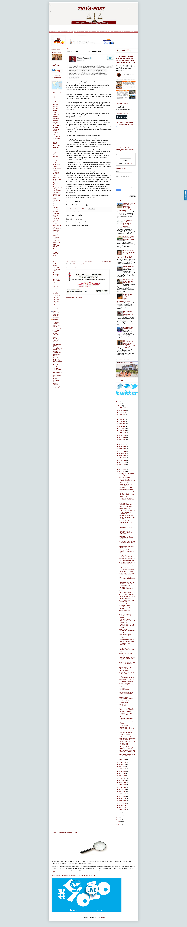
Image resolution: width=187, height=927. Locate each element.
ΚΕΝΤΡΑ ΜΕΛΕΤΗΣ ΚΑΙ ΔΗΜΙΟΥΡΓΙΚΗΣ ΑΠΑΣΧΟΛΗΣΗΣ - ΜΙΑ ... (126, 486)
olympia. (55, 311)
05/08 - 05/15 (122, 769)
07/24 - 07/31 (122, 458)
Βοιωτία (90, 31)
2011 (119, 821)
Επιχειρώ (55, 185)
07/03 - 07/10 (122, 464)
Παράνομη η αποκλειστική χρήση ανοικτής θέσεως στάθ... (125, 527)
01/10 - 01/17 (122, 807)
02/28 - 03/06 (122, 791)
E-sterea (55, 368)
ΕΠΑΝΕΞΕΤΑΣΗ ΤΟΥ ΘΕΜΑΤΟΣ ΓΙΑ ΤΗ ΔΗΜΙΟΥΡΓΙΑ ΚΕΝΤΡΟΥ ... (126, 587)
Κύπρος (55, 155)
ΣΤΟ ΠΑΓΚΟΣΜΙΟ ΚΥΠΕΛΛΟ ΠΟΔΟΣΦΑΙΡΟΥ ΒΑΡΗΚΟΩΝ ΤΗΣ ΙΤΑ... (127, 626)
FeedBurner (129, 163)
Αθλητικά (55, 127)
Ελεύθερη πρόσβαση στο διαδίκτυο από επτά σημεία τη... (126, 500)
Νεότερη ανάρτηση (71, 261)
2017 (119, 403)
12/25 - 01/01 (122, 408)
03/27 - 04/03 (122, 782)
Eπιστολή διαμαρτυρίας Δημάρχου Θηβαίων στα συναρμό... (125, 636)
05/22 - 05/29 (122, 764)
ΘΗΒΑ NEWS (56, 299)
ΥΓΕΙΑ (54, 134)
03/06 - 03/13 (122, 789)
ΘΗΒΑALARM (56, 304)
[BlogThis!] (89, 209)
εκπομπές (55, 209)
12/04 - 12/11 (122, 414)
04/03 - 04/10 (122, 780)
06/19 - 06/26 (122, 469)
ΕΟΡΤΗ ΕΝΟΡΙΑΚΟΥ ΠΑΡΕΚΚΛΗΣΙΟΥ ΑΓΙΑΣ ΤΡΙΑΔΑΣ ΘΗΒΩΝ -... (126, 532)
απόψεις (72, 211)
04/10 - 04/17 (122, 778)
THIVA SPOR (56, 267)
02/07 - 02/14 (122, 798)
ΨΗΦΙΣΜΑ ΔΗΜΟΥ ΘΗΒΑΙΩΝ (126, 594)
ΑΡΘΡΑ (76, 211)
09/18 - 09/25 (122, 439)
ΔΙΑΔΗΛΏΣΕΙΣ (57, 168)
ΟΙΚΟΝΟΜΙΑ (56, 136)
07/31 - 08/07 (122, 455)
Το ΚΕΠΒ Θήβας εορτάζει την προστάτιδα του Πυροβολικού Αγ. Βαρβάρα (127, 223)
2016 (119, 406)
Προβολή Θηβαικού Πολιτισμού (56, 222)
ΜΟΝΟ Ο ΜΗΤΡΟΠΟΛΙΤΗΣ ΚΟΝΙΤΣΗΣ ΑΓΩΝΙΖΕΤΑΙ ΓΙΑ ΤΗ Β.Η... (127, 631)
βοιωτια (55, 103)
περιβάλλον (56, 153)
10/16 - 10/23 (122, 430)
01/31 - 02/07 (122, 800)
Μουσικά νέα (56, 218)
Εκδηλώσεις (56, 114)
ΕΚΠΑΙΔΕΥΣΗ (57, 125)
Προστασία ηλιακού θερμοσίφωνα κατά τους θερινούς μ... (125, 522)
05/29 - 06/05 (122, 762)
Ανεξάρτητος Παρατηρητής (57, 381)
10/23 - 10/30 (122, 428)
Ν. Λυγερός (56, 118)
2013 (119, 817)
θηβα (54, 97)
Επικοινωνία (78, 31)
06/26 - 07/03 (122, 467)
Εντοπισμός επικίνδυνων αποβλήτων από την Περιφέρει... (125, 607)
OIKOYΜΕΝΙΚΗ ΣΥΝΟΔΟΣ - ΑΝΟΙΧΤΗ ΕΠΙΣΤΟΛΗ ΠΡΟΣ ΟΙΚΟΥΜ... (127, 517)
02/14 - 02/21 (122, 796)
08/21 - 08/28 (122, 448)
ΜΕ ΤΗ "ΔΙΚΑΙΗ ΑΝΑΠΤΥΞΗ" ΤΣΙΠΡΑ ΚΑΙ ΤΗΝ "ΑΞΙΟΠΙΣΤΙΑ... (126, 602)
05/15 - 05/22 (122, 766)
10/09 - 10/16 (122, 433)
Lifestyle (55, 161)
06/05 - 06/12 (122, 759)
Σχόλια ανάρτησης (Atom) (79, 263)
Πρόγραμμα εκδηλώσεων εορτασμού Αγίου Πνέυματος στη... (127, 551)
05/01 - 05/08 (122, 771)
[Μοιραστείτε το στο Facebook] (92, 209)
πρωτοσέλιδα (56, 177)
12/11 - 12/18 (122, 412)
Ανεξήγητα (55, 203)
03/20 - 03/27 (122, 785)
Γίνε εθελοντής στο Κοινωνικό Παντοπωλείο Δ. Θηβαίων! (119, 31)
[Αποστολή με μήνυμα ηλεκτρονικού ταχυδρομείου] (88, 209)
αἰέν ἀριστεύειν (57, 344)
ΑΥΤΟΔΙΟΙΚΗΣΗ (57, 151)
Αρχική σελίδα (54, 31)
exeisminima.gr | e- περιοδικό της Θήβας (57, 276)
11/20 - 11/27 (122, 419)
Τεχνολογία (56, 183)
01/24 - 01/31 (122, 803)
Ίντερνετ (55, 166)
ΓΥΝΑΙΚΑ (55, 157)
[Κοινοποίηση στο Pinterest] (94, 209)
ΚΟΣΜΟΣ (55, 116)
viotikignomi (56, 292)
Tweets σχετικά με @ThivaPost (74, 297)
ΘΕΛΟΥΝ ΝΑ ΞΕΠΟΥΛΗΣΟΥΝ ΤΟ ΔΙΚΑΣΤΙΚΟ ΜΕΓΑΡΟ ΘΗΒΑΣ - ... (127, 756)
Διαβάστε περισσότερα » (58, 871)
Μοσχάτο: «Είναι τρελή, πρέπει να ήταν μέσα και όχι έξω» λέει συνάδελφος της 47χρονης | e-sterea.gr (57, 374)
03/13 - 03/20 (122, 787)
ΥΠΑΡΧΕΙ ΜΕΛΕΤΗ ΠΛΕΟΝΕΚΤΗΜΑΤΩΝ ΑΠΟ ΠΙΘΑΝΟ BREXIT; (126, 495)
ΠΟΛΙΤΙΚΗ (56, 105)
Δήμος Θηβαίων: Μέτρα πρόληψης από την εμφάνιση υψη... (127, 578)
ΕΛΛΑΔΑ (55, 108)
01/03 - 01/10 (122, 810)
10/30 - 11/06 (122, 426)
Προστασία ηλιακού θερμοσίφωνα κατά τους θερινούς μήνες (128, 281)
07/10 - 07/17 (122, 462)
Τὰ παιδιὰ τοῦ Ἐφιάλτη (124, 477)
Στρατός (55, 170)
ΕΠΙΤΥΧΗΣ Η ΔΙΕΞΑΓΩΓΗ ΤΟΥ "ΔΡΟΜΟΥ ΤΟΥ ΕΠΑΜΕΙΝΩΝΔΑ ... (127, 743)
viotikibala (55, 290)
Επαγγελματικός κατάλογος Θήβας (57, 254)
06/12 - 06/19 (122, 471)
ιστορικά (55, 159)
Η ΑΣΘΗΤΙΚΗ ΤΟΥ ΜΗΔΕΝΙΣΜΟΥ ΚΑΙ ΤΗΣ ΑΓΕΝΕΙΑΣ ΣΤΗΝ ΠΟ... (126, 505)
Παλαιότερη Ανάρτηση (105, 261)
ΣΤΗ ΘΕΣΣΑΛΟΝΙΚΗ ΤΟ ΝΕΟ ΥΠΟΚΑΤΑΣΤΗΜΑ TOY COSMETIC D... (127, 512)
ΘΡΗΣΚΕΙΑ (56, 140)
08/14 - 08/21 (122, 451)
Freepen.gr (56, 330)
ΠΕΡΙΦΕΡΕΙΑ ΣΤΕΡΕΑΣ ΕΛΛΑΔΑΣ (56, 131)
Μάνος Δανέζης (57, 225)
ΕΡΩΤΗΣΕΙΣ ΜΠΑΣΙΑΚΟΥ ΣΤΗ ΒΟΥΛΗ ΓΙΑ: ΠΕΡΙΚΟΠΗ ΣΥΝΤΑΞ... (127, 659)
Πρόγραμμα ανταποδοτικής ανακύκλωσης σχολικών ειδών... (126, 694)
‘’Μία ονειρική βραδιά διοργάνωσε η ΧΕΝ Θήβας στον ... (126, 685)
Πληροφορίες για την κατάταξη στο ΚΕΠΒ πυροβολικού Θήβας (128, 238)
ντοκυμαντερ (56, 213)
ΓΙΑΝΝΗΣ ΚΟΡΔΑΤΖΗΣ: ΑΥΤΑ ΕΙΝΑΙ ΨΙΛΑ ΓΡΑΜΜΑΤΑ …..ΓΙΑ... (127, 664)
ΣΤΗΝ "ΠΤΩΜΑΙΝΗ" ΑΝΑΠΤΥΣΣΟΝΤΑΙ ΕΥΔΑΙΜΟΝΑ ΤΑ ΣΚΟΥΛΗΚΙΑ (127, 727)
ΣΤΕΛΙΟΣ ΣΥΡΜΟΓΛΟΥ (84, 211)
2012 (119, 819)
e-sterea (55, 272)
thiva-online (56, 286)
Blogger (103, 917)
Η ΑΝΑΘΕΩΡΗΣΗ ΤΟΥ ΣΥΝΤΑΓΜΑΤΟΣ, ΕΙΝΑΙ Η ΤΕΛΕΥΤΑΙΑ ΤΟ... (126, 538)
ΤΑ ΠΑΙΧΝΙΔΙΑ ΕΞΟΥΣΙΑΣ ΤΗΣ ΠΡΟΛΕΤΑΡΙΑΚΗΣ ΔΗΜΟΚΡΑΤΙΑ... (127, 669)
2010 (119, 824)
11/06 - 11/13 (122, 423)
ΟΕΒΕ (54, 175)
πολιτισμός (56, 120)
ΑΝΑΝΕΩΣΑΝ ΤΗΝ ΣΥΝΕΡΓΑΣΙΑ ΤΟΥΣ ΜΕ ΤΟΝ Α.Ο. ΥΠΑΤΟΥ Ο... (127, 481)
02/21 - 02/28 (122, 794)
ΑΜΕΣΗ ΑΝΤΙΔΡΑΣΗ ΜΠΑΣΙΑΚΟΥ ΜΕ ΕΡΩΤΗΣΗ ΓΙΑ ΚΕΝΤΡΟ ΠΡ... (127, 621)
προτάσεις (55, 211)
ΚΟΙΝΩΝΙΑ (56, 107)
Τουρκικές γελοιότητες (124, 508)
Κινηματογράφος (57, 186)
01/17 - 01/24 (122, 805)
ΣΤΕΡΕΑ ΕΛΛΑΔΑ (98, 31)
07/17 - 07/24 (122, 460)
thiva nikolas (56, 284)
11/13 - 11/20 (122, 421)
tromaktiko (56, 319)
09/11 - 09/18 (122, 442)
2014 (119, 815)
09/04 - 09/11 (122, 444)
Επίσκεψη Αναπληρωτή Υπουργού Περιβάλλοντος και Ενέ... (127, 718)
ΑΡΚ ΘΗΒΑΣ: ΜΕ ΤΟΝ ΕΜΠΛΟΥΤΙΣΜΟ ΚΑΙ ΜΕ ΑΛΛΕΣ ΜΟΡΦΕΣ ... (126, 713)
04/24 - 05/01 (122, 773)
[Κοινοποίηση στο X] (91, 209)
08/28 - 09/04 (122, 446)
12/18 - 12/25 (122, 410)
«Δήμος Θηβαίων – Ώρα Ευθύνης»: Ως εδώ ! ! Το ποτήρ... (125, 616)
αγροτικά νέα (56, 145)
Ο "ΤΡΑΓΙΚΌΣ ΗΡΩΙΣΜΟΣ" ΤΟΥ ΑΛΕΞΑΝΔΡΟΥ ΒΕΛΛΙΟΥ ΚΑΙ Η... (127, 543)
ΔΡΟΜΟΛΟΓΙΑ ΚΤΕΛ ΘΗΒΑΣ (66, 31)
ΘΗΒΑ (84, 31)
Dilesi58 (55, 265)
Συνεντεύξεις (56, 192)
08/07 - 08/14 (122, 453)
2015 (119, 812)
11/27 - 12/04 (122, 417)
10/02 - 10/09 (122, 435)
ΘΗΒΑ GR (55, 297)
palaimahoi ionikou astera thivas (56, 281)
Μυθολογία (56, 240)
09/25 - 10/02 (122, 437)
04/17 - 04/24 (122, 775)
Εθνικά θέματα (56, 138)
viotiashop (55, 288)
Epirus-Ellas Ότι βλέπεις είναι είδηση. (56, 359)
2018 (119, 401)
